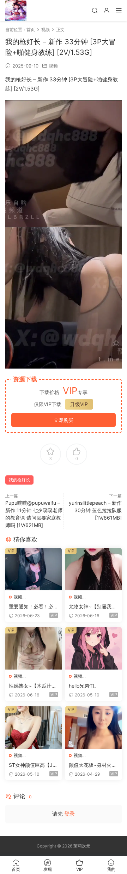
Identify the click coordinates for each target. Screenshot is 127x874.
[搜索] (94, 10)
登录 (69, 813)
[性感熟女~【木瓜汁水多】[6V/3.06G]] (33, 648)
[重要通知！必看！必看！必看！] (33, 569)
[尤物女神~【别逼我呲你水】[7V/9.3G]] (93, 569)
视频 (53, 66)
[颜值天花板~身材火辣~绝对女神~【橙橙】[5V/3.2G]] (93, 727)
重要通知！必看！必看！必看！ (31, 606)
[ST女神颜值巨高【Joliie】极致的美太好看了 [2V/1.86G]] (33, 727)
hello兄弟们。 (84, 686)
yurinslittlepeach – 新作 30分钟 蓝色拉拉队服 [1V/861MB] (95, 510)
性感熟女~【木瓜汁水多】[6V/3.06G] (32, 686)
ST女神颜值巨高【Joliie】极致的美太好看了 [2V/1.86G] (33, 765)
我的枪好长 (19, 479)
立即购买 (63, 420)
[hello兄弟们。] (93, 648)
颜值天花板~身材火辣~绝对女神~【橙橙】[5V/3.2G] (92, 765)
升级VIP (79, 404)
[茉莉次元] (15, 10)
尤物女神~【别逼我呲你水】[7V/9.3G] (92, 606)
